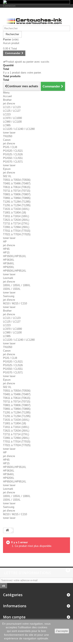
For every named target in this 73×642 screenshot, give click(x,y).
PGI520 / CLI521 (13, 150)
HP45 (6, 248)
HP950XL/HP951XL (14, 270)
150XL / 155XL (11, 288)
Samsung (8, 296)
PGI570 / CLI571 (13, 161)
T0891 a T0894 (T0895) (16, 198)
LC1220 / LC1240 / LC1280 (19, 128)
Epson (7, 168)
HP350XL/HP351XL (14, 256)
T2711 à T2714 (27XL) (16, 223)
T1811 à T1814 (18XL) (16, 216)
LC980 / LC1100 (12, 121)
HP (5, 241)
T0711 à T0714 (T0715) (16, 190)
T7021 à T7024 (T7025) (16, 234)
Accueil (7, 96)
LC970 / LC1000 (12, 118)
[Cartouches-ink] (36, 18)
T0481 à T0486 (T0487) (16, 183)
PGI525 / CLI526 (13, 154)
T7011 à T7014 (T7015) (16, 230)
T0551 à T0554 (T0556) (16, 179)
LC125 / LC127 (11, 110)
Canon (7, 139)
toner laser (9, 132)
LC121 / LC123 (11, 107)
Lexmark (8, 277)
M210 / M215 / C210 (15, 303)
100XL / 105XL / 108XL (16, 285)
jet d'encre (9, 103)
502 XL (7, 176)
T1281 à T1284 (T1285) (16, 201)
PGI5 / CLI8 (10, 147)
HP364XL (8, 263)
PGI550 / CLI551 (13, 158)
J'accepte (62, 631)
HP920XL (8, 267)
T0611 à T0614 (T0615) (16, 187)
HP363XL (8, 259)
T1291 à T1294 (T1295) (16, 205)
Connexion (9, 5)
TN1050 (7, 136)
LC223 (7, 114)
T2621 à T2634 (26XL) (16, 219)
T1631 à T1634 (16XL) (16, 208)
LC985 (7, 125)
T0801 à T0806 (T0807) (16, 194)
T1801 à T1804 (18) (14, 212)
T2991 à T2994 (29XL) (16, 227)
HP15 (6, 252)
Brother (7, 99)
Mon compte (14, 617)
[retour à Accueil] (7, 530)
